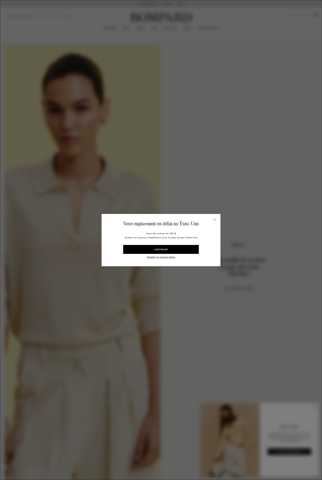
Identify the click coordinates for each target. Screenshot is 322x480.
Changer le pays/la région (161, 257)
